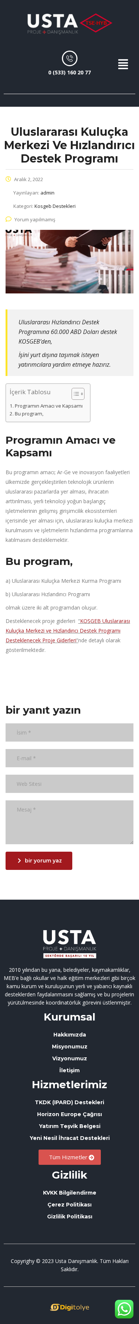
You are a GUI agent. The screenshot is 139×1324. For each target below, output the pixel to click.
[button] (123, 64)
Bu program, (29, 413)
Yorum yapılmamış (34, 219)
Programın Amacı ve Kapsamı (49, 405)
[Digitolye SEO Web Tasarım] (69, 1307)
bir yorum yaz (43, 860)
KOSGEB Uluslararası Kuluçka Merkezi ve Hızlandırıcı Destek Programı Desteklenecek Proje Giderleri (68, 630)
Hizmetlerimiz (69, 1084)
